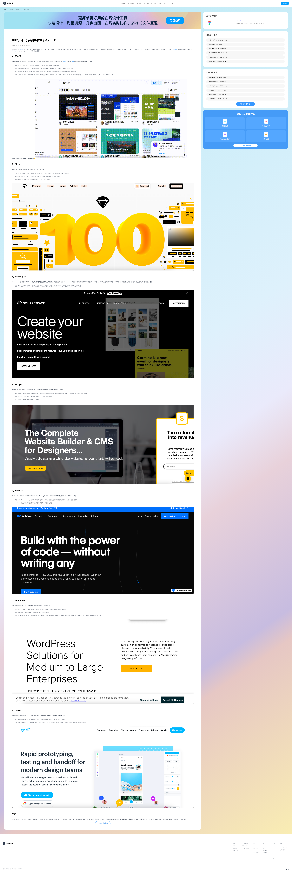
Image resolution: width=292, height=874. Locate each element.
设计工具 (235, 846)
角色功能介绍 (245, 846)
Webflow (14, 51)
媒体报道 (265, 852)
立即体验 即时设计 (103, 823)
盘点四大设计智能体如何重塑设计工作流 (218, 61)
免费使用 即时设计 (245, 104)
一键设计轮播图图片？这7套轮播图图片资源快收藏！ (218, 57)
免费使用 (285, 3)
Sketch (175, 49)
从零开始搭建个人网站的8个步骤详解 (218, 98)
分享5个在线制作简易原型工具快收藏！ (218, 40)
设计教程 (139, 3)
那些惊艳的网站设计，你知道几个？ (217, 81)
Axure (272, 854)
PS (272, 849)
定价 (165, 3)
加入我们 (265, 848)
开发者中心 (256, 852)
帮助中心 (146, 3)
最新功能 (153, 3)
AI (271, 856)
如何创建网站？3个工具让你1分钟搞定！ (218, 77)
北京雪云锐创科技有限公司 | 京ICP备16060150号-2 (12, 868)
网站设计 (21, 49)
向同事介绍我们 (245, 848)
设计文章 (6, 9)
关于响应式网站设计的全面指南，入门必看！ (218, 94)
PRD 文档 (235, 850)
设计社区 (123, 3)
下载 (160, 3)
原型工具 (235, 848)
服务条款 (255, 850)
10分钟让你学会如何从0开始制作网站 (218, 86)
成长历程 (265, 850)
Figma (64, 61)
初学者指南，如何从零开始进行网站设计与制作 (218, 90)
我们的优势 (131, 3)
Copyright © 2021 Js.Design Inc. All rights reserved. (12, 869)
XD (73, 61)
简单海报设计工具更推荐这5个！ (216, 44)
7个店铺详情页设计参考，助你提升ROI (218, 52)
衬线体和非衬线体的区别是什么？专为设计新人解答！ (218, 48)
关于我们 (171, 3)
